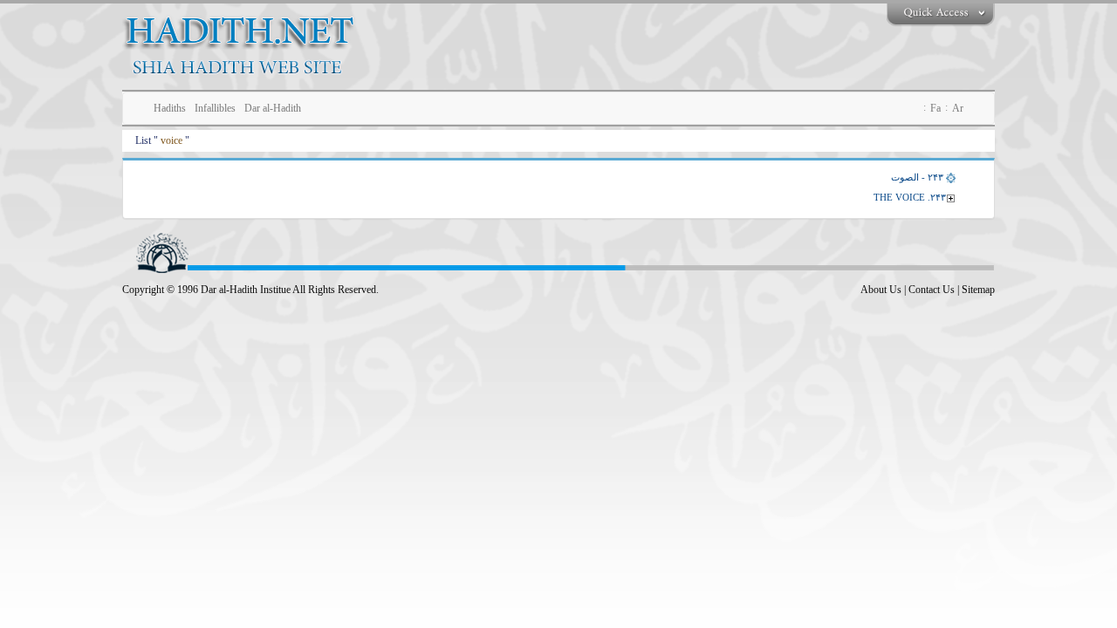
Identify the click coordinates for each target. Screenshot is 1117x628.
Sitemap (978, 289)
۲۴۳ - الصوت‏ (917, 177)
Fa (935, 108)
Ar (957, 108)
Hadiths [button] (170, 108)
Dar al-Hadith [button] (272, 108)
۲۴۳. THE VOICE (910, 197)
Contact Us (931, 289)
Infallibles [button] (215, 108)
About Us (880, 289)
